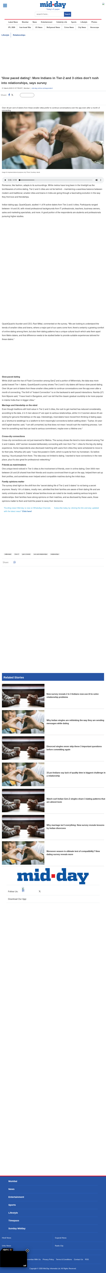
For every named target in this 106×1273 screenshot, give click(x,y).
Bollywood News (53, 27)
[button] (11, 5)
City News (82, 27)
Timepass (13, 1220)
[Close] (27, 1250)
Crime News (69, 27)
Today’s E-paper (53, 9)
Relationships (19, 35)
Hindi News (6, 1238)
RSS (87, 1259)
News (35, 22)
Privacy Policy (48, 1259)
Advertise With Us (33, 1259)
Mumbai (25, 22)
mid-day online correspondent (42, 88)
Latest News (13, 22)
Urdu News (6, 1246)
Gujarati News (60, 1238)
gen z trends (26, 554)
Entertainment (46, 22)
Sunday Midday (16, 1228)
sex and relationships (40, 554)
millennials (8, 554)
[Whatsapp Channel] (20, 100)
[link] (6, 1249)
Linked (16, 95)
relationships (55, 554)
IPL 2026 (11, 27)
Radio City (59, 1246)
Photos (94, 22)
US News (38, 27)
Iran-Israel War (25, 27)
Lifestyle (84, 22)
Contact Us (78, 1259)
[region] (53, 57)
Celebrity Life (61, 22)
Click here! (27, 511)
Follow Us (29, 95)
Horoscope (94, 27)
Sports (73, 22)
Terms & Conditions (64, 1259)
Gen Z (17, 554)
